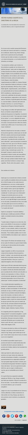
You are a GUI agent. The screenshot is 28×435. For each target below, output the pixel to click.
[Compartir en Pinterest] (16, 416)
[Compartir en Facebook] (3, 416)
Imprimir (24, 420)
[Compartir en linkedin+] (20, 416)
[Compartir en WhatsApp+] (24, 416)
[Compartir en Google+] (8, 416)
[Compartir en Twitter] (12, 416)
